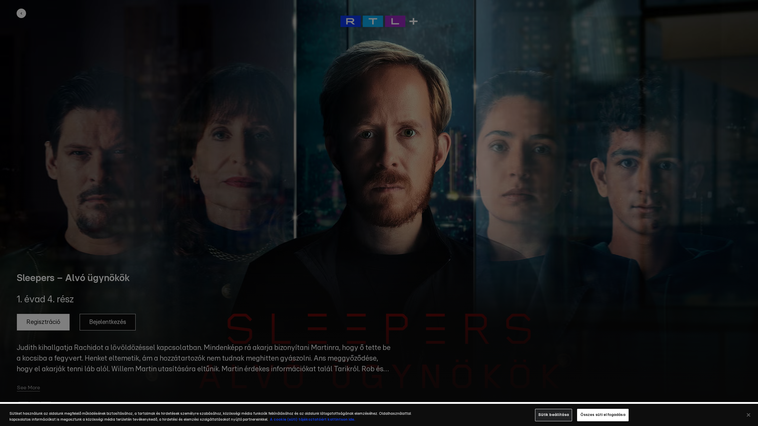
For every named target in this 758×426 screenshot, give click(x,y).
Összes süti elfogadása (602, 415)
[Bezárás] (748, 414)
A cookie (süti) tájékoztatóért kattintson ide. (312, 420)
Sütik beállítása (553, 415)
